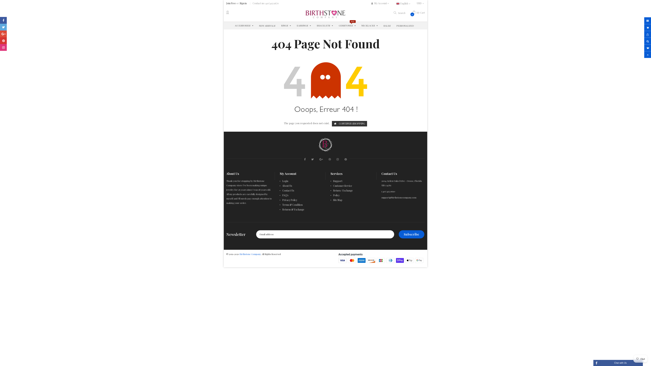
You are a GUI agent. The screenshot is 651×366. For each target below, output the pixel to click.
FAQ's (285, 195)
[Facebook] (3, 20)
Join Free (231, 3)
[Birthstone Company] (325, 144)
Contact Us (288, 190)
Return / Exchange (343, 190)
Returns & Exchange (293, 209)
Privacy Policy (289, 200)
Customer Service (342, 185)
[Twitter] (3, 27)
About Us (287, 185)
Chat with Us (620, 363)
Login (285, 181)
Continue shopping (352, 123)
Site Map (337, 200)
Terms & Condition (292, 204)
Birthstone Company (250, 254)
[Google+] (3, 33)
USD (420, 3)
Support (337, 181)
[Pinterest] (3, 40)
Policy (336, 195)
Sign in (243, 3)
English (404, 3)
